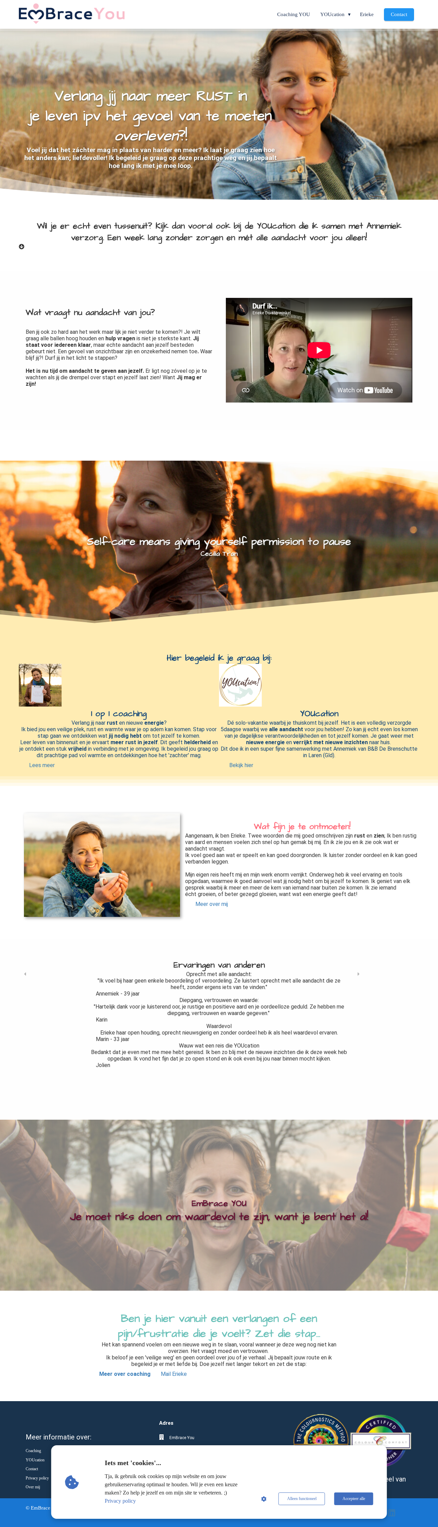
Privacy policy (120, 1501)
